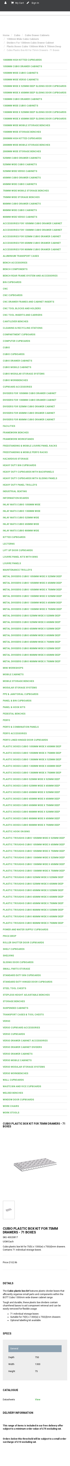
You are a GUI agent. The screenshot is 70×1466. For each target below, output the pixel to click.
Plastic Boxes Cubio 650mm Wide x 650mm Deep (31, 798)
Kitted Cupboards (14, 537)
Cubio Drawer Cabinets (17, 360)
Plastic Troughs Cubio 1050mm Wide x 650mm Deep (34, 844)
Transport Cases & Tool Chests (23, 1014)
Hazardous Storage (15, 459)
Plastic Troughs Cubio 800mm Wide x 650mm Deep (33, 916)
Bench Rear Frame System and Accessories (30, 275)
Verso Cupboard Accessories (21, 1027)
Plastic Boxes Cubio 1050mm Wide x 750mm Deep (32, 753)
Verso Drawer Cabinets (17, 1054)
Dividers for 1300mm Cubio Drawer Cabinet (29, 400)
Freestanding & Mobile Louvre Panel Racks (30, 446)
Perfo (6, 720)
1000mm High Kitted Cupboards (22, 60)
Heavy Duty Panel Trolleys (20, 485)
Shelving (8, 955)
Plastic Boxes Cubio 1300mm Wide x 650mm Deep (32, 766)
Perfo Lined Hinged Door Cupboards (25, 740)
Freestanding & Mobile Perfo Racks (25, 452)
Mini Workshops (13, 668)
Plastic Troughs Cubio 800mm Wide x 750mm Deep (33, 923)
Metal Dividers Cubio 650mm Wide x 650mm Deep (31, 635)
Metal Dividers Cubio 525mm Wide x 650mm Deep (31, 622)
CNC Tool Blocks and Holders (22, 308)
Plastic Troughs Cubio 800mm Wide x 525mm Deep (33, 910)
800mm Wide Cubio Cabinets (20, 210)
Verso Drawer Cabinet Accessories (25, 1040)
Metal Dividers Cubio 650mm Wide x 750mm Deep (31, 642)
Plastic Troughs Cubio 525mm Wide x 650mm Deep (33, 884)
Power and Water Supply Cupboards (25, 929)
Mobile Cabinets (13, 674)
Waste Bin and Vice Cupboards (22, 1086)
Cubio (6, 347)
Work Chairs (11, 1106)
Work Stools (11, 1112)
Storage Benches (14, 1001)
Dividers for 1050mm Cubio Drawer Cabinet (29, 393)
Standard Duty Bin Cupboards (22, 975)
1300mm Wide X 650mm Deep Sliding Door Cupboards (34, 118)
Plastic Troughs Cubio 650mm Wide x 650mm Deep (33, 897)
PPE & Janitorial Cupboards (20, 694)
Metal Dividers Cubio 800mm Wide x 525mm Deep (31, 648)
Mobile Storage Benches (18, 681)
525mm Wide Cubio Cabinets (20, 164)
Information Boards (16, 498)
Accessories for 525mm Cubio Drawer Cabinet (32, 236)
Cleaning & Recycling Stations (22, 328)
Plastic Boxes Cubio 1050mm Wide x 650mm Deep (32, 746)
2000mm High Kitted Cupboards (22, 138)
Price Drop (9, 936)
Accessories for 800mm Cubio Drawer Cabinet (32, 249)
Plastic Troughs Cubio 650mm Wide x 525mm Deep (33, 890)
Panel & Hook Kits (14, 707)
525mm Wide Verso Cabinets (20, 171)
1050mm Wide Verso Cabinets (20, 79)
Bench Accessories (15, 262)
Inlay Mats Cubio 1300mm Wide (21, 511)
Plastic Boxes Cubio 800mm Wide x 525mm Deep (31, 811)
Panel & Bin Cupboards (17, 700)
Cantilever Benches (15, 321)
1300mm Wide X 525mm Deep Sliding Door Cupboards (34, 112)
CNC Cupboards (12, 295)
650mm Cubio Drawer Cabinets (22, 177)
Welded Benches (13, 1093)
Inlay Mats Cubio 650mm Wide (21, 524)
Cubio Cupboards (13, 354)
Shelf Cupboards (13, 949)
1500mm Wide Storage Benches (22, 132)
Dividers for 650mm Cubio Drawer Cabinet (29, 413)
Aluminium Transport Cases (21, 256)
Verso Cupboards (14, 1034)
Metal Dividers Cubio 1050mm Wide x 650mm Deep (32, 583)
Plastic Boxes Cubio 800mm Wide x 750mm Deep (31, 825)
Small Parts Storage (16, 969)
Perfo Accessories (15, 733)
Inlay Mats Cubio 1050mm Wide (21, 504)
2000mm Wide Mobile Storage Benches (26, 145)
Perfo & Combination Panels (21, 727)
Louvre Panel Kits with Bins (20, 557)
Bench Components (15, 269)
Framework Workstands (18, 439)
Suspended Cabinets (15, 1008)
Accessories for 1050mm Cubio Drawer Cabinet (32, 223)
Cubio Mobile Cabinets (17, 367)
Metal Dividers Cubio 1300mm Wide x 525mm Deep (32, 596)
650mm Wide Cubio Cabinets (20, 184)
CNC (5, 288)
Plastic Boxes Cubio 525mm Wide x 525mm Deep (31, 779)
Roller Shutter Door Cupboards (23, 942)
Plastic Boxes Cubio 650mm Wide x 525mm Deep (31, 792)
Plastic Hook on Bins (16, 831)
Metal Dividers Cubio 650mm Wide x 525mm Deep (31, 628)
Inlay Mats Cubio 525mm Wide (21, 517)
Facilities (9, 426)
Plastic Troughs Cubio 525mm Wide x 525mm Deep (33, 877)
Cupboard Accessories (17, 387)
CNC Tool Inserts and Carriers (22, 315)
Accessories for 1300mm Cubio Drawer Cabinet (32, 230)
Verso (6, 1021)
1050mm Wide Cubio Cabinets (20, 73)
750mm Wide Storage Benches (21, 197)
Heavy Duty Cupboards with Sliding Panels (30, 478)
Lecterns (9, 544)
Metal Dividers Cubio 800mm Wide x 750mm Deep (31, 661)
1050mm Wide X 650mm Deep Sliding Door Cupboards (34, 92)
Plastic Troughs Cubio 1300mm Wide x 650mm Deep (34, 864)
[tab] (35, 60)
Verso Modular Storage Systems (24, 1067)
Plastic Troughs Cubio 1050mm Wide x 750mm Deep (34, 851)
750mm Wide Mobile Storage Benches (26, 190)
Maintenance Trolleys (17, 570)
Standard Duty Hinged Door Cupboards (27, 982)
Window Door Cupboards (18, 1099)
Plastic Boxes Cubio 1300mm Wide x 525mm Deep (32, 759)
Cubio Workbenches (15, 380)
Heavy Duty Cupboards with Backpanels (28, 472)
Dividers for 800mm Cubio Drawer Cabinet (29, 419)
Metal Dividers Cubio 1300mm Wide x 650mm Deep (32, 602)
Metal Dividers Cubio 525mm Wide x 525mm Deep (31, 615)
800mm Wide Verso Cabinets (20, 217)
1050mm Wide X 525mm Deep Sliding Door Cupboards (34, 86)
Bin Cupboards (12, 282)
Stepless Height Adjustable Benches (26, 995)
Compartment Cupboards (19, 334)
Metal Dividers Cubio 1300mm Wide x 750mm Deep (32, 609)
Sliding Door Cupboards (18, 962)
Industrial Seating (15, 491)
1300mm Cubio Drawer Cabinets (22, 99)
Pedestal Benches (14, 713)
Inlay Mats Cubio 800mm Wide (21, 530)
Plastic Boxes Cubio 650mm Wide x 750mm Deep (31, 805)
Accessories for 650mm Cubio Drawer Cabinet (32, 243)
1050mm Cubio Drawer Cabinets (22, 66)
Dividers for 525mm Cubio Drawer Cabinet (29, 406)
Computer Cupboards (16, 341)
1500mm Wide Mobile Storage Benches (26, 125)
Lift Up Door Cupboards (18, 550)
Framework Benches (16, 432)
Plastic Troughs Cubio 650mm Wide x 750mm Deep (33, 903)
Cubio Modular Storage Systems (23, 374)
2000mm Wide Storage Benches (22, 151)
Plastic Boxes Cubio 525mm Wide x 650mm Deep (31, 785)
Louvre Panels (12, 563)
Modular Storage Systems (20, 687)
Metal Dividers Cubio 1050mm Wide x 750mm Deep (32, 589)
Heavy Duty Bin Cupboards (19, 465)
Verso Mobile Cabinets (17, 1060)
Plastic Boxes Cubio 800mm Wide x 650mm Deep (31, 818)
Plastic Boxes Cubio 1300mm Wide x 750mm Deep (32, 772)
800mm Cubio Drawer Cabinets (22, 203)
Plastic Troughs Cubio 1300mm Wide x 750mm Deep (34, 870)
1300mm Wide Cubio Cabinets (20, 105)
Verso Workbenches (15, 1073)
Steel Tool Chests (14, 988)
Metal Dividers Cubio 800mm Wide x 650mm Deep (31, 655)
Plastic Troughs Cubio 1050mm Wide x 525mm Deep (34, 838)
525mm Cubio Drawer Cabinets (22, 158)
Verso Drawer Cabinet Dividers (22, 1047)
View (37, 1399)
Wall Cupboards (13, 1080)
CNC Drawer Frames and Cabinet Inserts (28, 301)
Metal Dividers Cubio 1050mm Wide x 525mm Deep (32, 576)
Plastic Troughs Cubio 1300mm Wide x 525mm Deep (34, 857)
